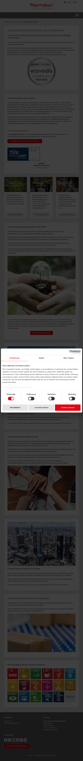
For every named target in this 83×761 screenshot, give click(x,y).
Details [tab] (41, 358)
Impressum (26, 387)
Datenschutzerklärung (11, 387)
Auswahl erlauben (41, 408)
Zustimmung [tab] (14, 358)
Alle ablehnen (15, 408)
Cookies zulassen (67, 408)
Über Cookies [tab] (68, 358)
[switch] (31, 398)
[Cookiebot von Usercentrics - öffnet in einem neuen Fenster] (71, 351)
